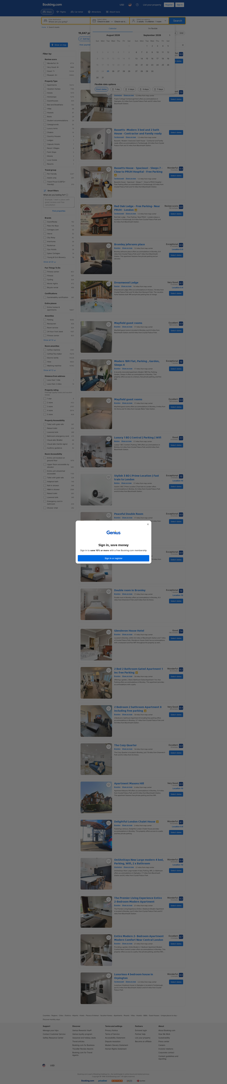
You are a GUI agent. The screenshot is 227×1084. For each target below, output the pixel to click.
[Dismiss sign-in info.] (148, 524)
